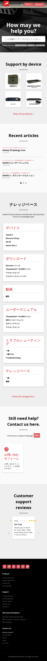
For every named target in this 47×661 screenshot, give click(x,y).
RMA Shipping (6, 622)
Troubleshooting (7, 596)
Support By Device (8, 580)
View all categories (23, 396)
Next (38, 533)
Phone (4, 638)
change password (21, 45)
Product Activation (8, 578)
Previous (9, 533)
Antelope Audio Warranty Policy (12, 617)
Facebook (5, 607)
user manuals (40, 45)
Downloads (6, 583)
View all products (23, 114)
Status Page (6, 7)
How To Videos (7, 601)
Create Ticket (6, 635)
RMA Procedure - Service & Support (14, 619)
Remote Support (7, 632)
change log (31, 45)
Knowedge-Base (7, 599)
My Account (6, 604)
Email (4, 640)
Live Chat (5, 643)
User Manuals (7, 586)
